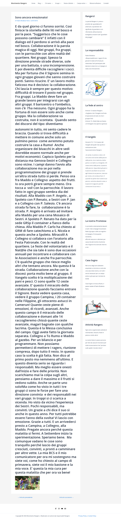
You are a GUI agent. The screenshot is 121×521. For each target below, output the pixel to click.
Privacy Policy (82, 516)
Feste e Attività (68, 3)
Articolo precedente (25, 497)
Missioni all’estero (95, 3)
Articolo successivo (67, 497)
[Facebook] (56, 508)
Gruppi (57, 3)
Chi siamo (48, 3)
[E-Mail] (65, 508)
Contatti (106, 3)
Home (33, 3)
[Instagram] (59, 508)
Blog (39, 3)
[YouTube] (62, 508)
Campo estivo (81, 3)
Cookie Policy (92, 516)
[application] (41, 3)
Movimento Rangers (19, 3)
